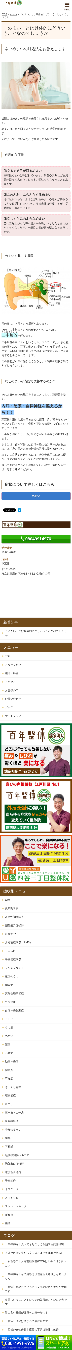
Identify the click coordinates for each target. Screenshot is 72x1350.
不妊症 (9, 1078)
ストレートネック (15, 1206)
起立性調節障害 (14, 916)
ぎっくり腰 (11, 1197)
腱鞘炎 (9, 1070)
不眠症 (9, 1053)
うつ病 (9, 1027)
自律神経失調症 (14, 1010)
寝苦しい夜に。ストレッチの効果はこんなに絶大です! (36, 1302)
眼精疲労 (10, 933)
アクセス (10, 681)
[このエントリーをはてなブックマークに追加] (19, 510)
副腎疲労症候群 (14, 925)
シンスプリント (14, 968)
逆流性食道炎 (13, 1172)
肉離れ (9, 1138)
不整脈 (9, 1146)
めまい (13, 14)
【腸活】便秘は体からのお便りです (26, 1321)
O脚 (7, 899)
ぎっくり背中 (13, 1087)
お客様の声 (11, 690)
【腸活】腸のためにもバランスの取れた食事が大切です (36, 1289)
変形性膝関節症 (14, 993)
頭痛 (7, 1044)
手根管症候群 (13, 959)
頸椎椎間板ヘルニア (17, 1155)
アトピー (10, 1019)
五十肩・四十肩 (14, 1112)
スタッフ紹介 (13, 664)
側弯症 (9, 985)
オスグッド (11, 1189)
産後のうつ (11, 976)
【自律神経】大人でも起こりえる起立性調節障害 (34, 1244)
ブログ (9, 707)
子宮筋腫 (10, 1180)
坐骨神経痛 (11, 1121)
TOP (4, 14)
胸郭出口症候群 (14, 1163)
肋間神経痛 (11, 1061)
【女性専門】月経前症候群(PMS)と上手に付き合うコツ (35, 1263)
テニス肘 (10, 950)
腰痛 (7, 1223)
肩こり (9, 1104)
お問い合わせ (13, 698)
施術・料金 (11, 673)
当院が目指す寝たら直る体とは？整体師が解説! (33, 1252)
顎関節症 (10, 1095)
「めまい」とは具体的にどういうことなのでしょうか (36, 633)
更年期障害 (11, 908)
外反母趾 (10, 1002)
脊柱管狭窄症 (13, 1129)
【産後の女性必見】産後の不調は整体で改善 (32, 1329)
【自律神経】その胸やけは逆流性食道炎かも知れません (36, 1276)
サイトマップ (13, 715)
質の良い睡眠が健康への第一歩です (26, 1312)
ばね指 (9, 1214)
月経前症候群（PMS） (18, 942)
